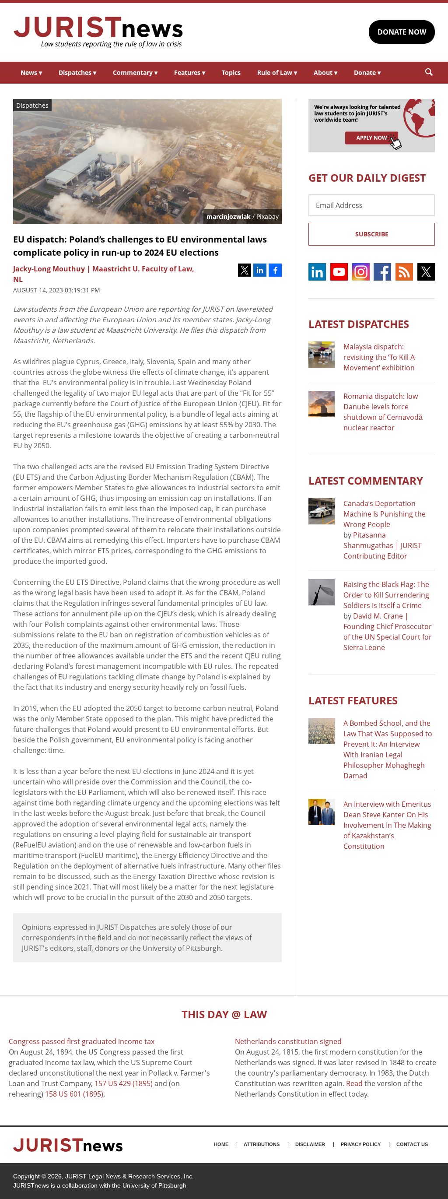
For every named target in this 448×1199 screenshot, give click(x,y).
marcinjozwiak (228, 216)
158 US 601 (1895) (74, 1094)
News (31, 72)
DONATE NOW (402, 32)
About (325, 72)
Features (189, 72)
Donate (367, 72)
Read (354, 1083)
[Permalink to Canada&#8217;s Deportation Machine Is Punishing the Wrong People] (321, 511)
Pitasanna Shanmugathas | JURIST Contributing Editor (382, 545)
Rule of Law (277, 72)
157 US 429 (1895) (123, 1083)
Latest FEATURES (353, 700)
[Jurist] (98, 32)
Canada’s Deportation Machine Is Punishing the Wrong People (384, 514)
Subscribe (371, 234)
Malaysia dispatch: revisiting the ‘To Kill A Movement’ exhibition (379, 357)
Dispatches (77, 72)
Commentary (135, 72)
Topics (231, 72)
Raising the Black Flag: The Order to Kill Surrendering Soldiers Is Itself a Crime (386, 595)
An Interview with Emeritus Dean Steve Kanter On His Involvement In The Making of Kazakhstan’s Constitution (387, 825)
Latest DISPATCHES (358, 323)
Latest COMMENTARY (365, 480)
